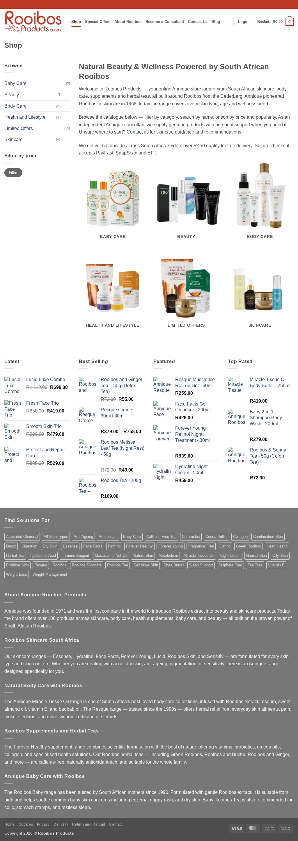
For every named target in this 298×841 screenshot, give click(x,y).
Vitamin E (276, 565)
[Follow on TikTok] (268, 4)
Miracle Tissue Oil (199, 555)
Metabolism (168, 555)
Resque (40, 565)
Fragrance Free (201, 546)
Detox (11, 546)
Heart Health (277, 546)
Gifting (224, 546)
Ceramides (191, 536)
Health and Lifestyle (24, 117)
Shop (76, 21)
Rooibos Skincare (87, 565)
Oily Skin (280, 555)
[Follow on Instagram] (263, 4)
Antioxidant (108, 536)
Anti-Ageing (83, 536)
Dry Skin (50, 546)
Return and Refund (88, 824)
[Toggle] (66, 94)
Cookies (26, 824)
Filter (13, 172)
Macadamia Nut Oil (111, 555)
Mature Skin (143, 555)
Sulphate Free (230, 565)
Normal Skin (256, 555)
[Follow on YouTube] (290, 4)
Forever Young (170, 546)
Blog (216, 21)
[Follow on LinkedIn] (285, 4)
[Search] (227, 21)
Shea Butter (174, 565)
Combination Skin (268, 536)
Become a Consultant (165, 21)
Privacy (43, 824)
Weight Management (50, 574)
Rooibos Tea (117, 565)
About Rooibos (127, 21)
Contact (116, 824)
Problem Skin (17, 565)
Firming (114, 546)
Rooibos (59, 565)
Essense (70, 546)
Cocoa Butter (216, 536)
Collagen (240, 536)
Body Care (15, 106)
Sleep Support (201, 565)
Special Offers (97, 21)
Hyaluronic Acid (43, 555)
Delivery (61, 824)
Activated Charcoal (22, 536)
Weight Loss (16, 574)
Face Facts (92, 546)
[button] (243, 22)
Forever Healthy (139, 546)
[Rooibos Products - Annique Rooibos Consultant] (33, 22)
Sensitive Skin (146, 565)
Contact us (138, 131)
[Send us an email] (274, 4)
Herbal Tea (15, 555)
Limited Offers (18, 128)
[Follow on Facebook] (257, 4)
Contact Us (197, 21)
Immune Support (75, 555)
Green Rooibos (248, 546)
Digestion (29, 546)
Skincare (13, 139)
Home (9, 824)
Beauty (11, 94)
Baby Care (15, 83)
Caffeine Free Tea (161, 536)
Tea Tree (255, 565)
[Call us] (279, 4)
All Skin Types (56, 536)
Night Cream (230, 555)
